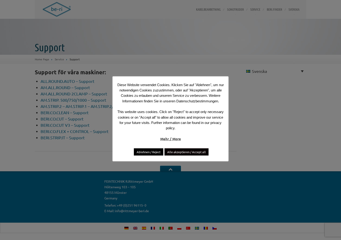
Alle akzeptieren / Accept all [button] (186, 152)
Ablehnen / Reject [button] (149, 152)
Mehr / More (170, 138)
